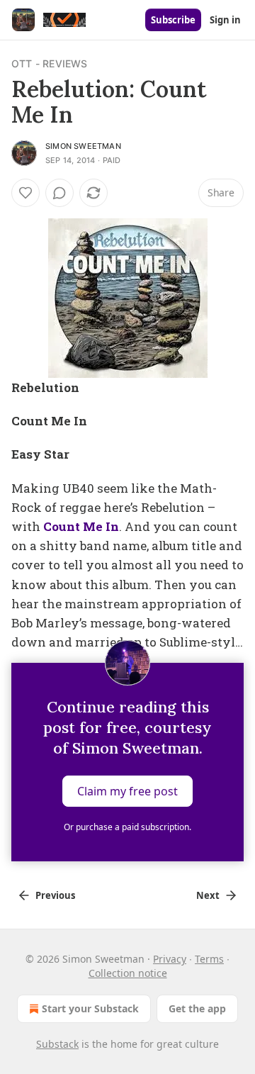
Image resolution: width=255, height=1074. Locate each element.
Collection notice (128, 973)
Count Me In (81, 526)
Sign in (225, 19)
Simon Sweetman (83, 146)
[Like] (25, 193)
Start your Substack (90, 1008)
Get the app (197, 1008)
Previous (55, 895)
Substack (57, 1044)
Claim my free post (127, 791)
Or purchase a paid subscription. (127, 827)
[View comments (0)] (59, 193)
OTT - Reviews (49, 63)
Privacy (169, 959)
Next (208, 895)
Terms (209, 959)
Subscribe (173, 19)
